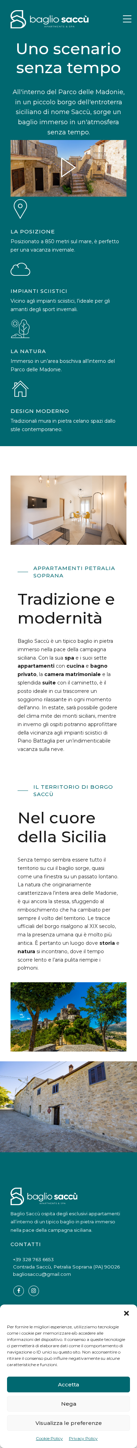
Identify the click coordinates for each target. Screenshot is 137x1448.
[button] (126, 1313)
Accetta (68, 1384)
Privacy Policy (83, 1438)
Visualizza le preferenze (68, 1423)
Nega (68, 1403)
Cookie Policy (49, 1438)
